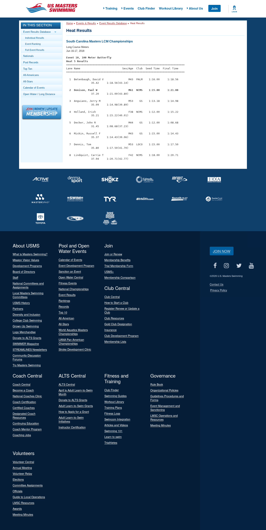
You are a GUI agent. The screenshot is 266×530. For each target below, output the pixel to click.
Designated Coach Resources (24, 415)
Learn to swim (113, 437)
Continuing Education (26, 423)
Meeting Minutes (160, 425)
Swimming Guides (115, 396)
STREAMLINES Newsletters (30, 349)
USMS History (21, 303)
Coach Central (21, 384)
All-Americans (31, 75)
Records (64, 306)
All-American (66, 318)
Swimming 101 (113, 431)
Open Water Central (71, 277)
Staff (15, 277)
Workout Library (171, 8)
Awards (17, 509)
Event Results (67, 295)
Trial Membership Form (118, 266)
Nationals (28, 56)
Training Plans (113, 407)
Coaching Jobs (22, 435)
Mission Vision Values (26, 260)
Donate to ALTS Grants (27, 338)
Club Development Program (121, 336)
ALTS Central (67, 384)
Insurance (110, 330)
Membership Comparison (120, 277)
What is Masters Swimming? (30, 254)
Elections (18, 479)
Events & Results (86, 23)
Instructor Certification (72, 427)
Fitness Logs (112, 413)
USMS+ (109, 272)
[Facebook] (215, 265)
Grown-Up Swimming (26, 326)
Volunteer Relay (22, 473)
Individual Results (34, 38)
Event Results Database (113, 23)
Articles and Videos (116, 425)
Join (214, 8)
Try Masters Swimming (27, 365)
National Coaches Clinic (27, 396)
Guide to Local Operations (29, 497)
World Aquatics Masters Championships (73, 332)
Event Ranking (33, 44)
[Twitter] (238, 265)
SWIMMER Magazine (26, 344)
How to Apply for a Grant (74, 412)
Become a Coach (23, 390)
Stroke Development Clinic (75, 349)
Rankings (64, 301)
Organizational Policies (164, 390)
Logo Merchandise (24, 332)
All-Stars (28, 81)
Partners (18, 309)
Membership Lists (115, 341)
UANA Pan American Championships (71, 341)
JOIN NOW (221, 251)
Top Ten (27, 68)
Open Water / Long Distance (39, 94)
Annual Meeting (22, 468)
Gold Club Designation (118, 324)
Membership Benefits (117, 260)
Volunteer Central (23, 462)
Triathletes (110, 443)
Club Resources (114, 318)
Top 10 (63, 312)
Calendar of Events (34, 87)
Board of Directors (24, 272)
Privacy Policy (218, 290)
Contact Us (216, 284)
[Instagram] (226, 265)
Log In (234, 12)
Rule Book (156, 384)
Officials (17, 491)
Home (69, 23)
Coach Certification (24, 402)
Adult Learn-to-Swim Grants (76, 406)
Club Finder (146, 8)
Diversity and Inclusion (26, 314)
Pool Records (30, 62)
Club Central (112, 297)
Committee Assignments (28, 485)
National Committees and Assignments (28, 285)
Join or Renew (113, 254)
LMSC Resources (23, 503)
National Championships (74, 289)
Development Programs (27, 266)
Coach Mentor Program (27, 429)
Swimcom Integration (117, 419)
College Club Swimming (27, 320)
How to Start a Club (116, 303)
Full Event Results (34, 50)
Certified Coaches (24, 408)
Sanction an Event (70, 271)
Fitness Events (68, 283)
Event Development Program (76, 266)
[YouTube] (251, 265)
